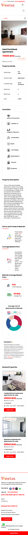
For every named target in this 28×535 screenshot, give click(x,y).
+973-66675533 (20, 1)
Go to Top (7, 519)
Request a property (6, 510)
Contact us (4, 501)
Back (5, 18)
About (3, 499)
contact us (9, 357)
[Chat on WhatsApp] (3, 524)
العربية (4, 1)
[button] (25, 33)
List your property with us (8, 512)
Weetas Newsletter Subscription (10, 514)
